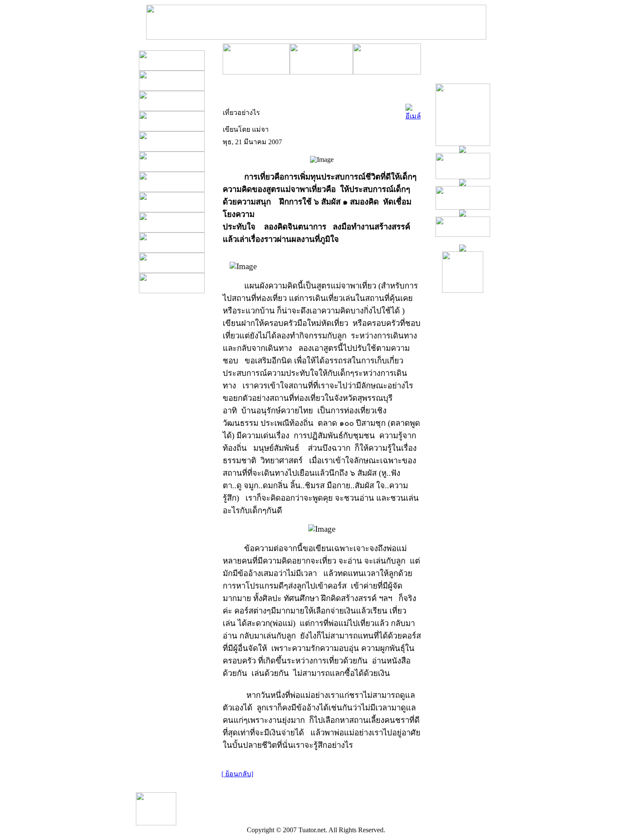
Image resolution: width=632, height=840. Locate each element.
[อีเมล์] (413, 110)
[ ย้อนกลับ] (237, 774)
